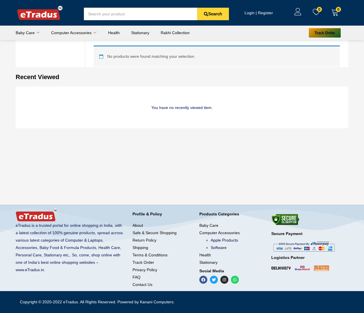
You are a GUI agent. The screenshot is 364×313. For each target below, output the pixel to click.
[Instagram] (224, 280)
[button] (335, 13)
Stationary (140, 32)
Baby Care (26, 32)
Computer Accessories (72, 32)
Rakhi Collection (175, 32)
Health (114, 32)
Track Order (143, 262)
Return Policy (144, 240)
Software (219, 247)
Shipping (140, 247)
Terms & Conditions (150, 255)
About (138, 225)
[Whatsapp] (235, 280)
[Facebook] (203, 280)
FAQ (136, 277)
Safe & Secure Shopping (155, 232)
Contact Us (142, 284)
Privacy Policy (145, 269)
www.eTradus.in (30, 269)
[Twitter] (214, 280)
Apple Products (224, 240)
